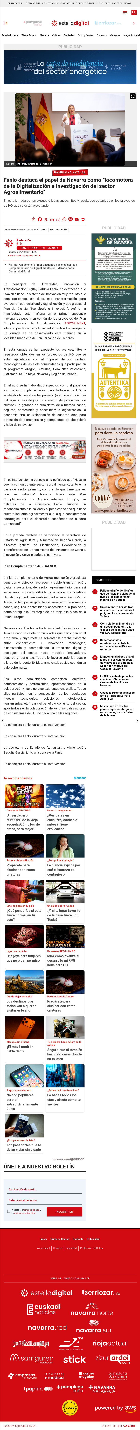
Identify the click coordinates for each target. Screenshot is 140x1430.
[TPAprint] (38, 1389)
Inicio (43, 1239)
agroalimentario (15, 230)
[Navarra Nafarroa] (101, 1389)
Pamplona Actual (70, 172)
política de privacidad (25, 1213)
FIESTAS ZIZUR (33, 3)
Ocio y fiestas (86, 35)
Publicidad (93, 1239)
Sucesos (102, 35)
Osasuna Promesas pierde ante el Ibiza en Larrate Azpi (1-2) (114, 695)
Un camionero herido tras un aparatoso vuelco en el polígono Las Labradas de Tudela (114, 612)
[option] (70, 23)
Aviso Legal (43, 1248)
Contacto (78, 1239)
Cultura (56, 35)
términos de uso (31, 1210)
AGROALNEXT (74, 323)
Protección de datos (91, 1248)
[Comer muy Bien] (85, 1376)
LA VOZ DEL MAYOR (121, 3)
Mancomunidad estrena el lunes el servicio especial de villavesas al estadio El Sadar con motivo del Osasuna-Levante (114, 662)
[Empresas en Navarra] (22, 1376)
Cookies (57, 1248)
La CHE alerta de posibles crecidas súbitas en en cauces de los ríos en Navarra (113, 681)
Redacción (24, 240)
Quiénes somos (59, 1239)
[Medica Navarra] (54, 1376)
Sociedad (69, 35)
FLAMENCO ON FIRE (85, 3)
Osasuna (115, 35)
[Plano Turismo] (117, 1376)
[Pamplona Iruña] (70, 1389)
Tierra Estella (29, 35)
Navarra (44, 35)
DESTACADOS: (15, 3)
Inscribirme (64, 1211)
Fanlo (44, 230)
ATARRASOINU (67, 3)
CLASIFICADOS (103, 3)
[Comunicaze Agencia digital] (70, 1264)
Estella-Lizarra (10, 35)
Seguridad (71, 1248)
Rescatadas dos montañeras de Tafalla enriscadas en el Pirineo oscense (113, 645)
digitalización (58, 230)
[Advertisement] (114, 549)
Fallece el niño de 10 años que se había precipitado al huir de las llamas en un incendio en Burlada (114, 595)
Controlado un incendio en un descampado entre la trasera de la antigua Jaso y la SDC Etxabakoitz (114, 628)
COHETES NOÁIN (50, 3)
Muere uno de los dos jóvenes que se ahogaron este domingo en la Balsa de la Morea (113, 711)
